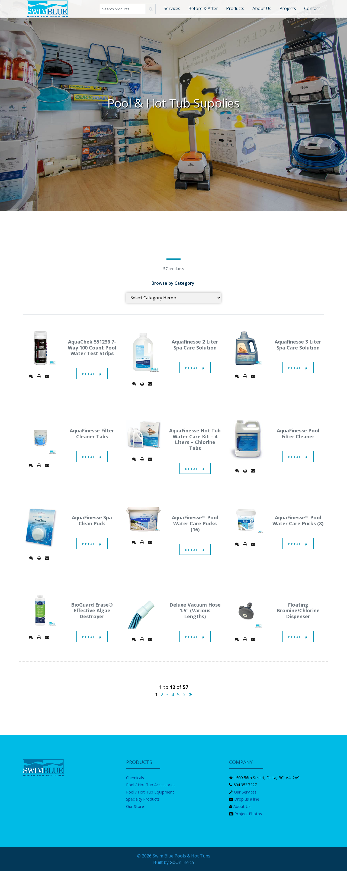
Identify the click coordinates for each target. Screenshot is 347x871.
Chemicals (135, 777)
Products (235, 8)
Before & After (203, 8)
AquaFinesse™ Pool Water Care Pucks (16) (195, 523)
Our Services (245, 792)
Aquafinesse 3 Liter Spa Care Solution (298, 344)
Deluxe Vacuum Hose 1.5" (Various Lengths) (195, 610)
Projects (287, 8)
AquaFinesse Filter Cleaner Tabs (92, 433)
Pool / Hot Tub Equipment (150, 792)
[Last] (190, 694)
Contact (312, 8)
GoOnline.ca (182, 862)
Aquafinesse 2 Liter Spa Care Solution (195, 344)
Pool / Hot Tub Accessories (150, 784)
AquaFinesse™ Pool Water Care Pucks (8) (297, 520)
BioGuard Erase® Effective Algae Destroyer (92, 610)
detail (90, 374)
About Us (261, 8)
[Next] (184, 694)
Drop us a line (246, 799)
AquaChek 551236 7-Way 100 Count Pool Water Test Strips (92, 347)
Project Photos (248, 813)
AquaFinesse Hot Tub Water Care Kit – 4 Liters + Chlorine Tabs (195, 439)
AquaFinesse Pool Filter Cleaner (298, 433)
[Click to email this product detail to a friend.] (47, 376)
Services (172, 8)
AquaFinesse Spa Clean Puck (92, 520)
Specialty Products (143, 799)
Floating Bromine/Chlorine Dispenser (298, 610)
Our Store (135, 806)
